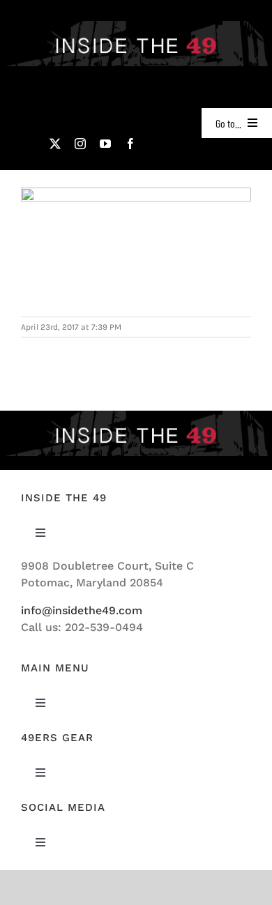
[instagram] (80, 143)
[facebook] (130, 143)
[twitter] (55, 143)
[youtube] (105, 143)
